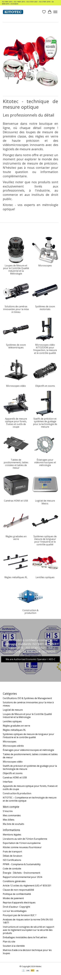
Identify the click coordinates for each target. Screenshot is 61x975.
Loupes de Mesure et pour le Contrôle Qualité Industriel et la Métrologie (16, 269)
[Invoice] (23, 970)
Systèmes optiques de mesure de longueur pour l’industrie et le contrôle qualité (45, 540)
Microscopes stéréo (13, 745)
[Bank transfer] (28, 970)
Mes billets (8, 819)
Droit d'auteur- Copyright (16, 906)
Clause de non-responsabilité (18, 889)
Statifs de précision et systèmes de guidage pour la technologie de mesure (45, 422)
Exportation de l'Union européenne (22, 843)
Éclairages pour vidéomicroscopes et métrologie (45, 462)
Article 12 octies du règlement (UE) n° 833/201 (27, 885)
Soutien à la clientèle (14, 945)
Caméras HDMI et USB (16, 500)
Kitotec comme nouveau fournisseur (22, 847)
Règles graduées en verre (16, 538)
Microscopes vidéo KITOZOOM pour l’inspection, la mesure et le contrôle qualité (45, 349)
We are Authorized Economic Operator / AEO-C (30, 659)
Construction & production (30, 612)
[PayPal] (32, 970)
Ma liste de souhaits (13, 823)
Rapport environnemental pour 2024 (22, 877)
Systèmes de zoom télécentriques (16, 346)
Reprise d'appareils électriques (19, 902)
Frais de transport (12, 851)
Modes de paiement (13, 898)
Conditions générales (14, 881)
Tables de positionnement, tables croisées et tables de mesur (16, 464)
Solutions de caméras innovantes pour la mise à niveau (16, 309)
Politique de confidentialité (17, 894)
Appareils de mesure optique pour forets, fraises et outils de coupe (16, 422)
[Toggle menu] (55, 12)
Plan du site (9, 941)
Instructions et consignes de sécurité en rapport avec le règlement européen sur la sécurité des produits (28, 930)
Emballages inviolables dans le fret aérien (25, 937)
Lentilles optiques (45, 577)
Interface (7, 781)
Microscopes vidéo (16, 385)
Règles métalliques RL (16, 577)
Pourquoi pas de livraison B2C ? (19, 915)
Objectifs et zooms (45, 385)
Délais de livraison (12, 855)
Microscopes (45, 265)
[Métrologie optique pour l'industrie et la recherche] (13, 12)
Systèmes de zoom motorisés (45, 308)
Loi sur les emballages (15, 911)
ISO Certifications (12, 860)
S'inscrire (8, 811)
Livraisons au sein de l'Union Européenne (25, 838)
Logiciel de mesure (13, 709)
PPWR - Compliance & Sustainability (22, 864)
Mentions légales (12, 834)
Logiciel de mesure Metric (45, 502)
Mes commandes (12, 815)
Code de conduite (12, 868)
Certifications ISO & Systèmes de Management (27, 698)
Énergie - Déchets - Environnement (21, 872)
